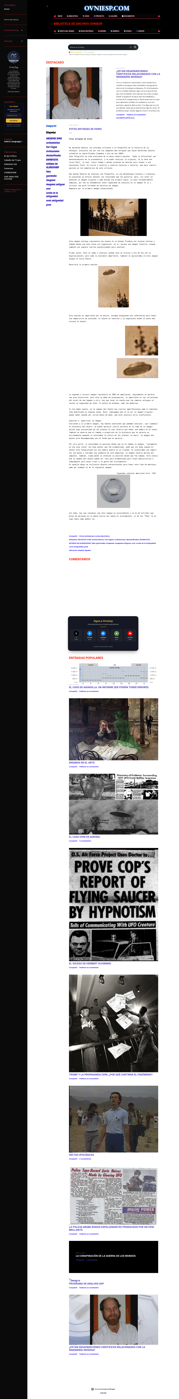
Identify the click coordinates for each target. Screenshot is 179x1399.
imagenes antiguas (55, 184)
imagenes (50, 180)
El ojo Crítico (10, 156)
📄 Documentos (128, 16)
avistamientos (53, 142)
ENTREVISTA (52, 159)
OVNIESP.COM (106, 8)
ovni (48, 188)
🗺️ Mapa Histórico (86, 31)
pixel (48, 204)
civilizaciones (52, 151)
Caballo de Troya (12, 160)
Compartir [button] (120, 115)
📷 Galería (113, 16)
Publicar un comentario (136, 115)
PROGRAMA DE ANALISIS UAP (86, 1283)
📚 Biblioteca (72, 16)
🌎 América (115, 31)
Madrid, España (84, 550)
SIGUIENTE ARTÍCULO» (125, 118)
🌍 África (128, 31)
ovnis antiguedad (54, 200)
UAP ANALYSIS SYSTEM (11, 178)
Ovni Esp (13, 67)
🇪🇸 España (102, 31)
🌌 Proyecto (99, 16)
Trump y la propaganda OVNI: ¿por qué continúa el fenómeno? (110, 1074)
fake (48, 171)
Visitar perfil (14, 92)
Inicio (60, 16)
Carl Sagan (51, 147)
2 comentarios (85, 1159)
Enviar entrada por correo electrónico (94, 536)
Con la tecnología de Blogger (105, 1389)
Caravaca (8, 168)
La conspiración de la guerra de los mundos (106, 1255)
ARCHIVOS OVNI (54, 138)
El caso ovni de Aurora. (84, 836)
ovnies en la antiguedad (52, 194)
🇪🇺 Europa (140, 31)
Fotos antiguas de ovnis (85, 129)
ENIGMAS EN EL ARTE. (82, 762)
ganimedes (51, 176)
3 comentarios (85, 841)
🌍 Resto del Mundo (66, 31)
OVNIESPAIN (10, 172)
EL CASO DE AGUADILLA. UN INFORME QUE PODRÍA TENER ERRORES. (109, 687)
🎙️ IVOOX (85, 16)
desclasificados (53, 155)
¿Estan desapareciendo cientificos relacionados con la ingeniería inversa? (138, 74)
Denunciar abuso (11, 20)
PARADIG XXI (10, 164)
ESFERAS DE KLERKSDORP (52, 165)
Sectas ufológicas (81, 1154)
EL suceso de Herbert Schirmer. (90, 963)
